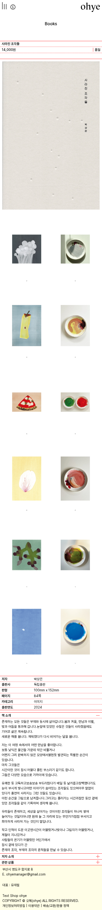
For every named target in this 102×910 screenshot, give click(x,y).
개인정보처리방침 (13, 906)
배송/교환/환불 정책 (56, 906)
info (12, 7)
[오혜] (90, 7)
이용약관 (34, 906)
